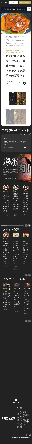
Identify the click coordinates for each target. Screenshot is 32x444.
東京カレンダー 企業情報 (18, 425)
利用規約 (21, 408)
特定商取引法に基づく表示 (21, 425)
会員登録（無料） (24, 2)
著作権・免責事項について (21, 418)
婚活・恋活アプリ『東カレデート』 (26, 415)
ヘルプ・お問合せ (18, 413)
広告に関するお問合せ (18, 419)
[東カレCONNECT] (16, 9)
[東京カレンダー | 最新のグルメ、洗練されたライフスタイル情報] (1, 2)
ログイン (13, 2)
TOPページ (18, 408)
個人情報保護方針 (21, 412)
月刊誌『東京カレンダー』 (26, 412)
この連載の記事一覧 (10, 179)
